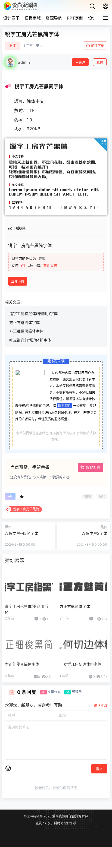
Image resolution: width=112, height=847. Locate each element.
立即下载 (17, 281)
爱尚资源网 (60, 816)
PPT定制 (75, 18)
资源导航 (54, 18)
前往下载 (97, 46)
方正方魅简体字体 (24, 322)
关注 (82, 63)
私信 (100, 63)
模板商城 (32, 18)
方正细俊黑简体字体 (26, 331)
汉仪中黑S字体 (94, 533)
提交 (99, 769)
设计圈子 (11, 18)
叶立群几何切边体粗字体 (30, 340)
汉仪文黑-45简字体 (21, 533)
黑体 (12, 45)
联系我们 (64, 406)
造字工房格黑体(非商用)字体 (33, 313)
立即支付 (50, 265)
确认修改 (100, 705)
